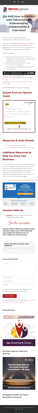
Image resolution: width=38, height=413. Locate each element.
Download (12, 78)
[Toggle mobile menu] (34, 8)
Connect (9, 215)
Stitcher (27, 87)
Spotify (23, 82)
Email (4, 84)
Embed (5, 80)
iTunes (19, 87)
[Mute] (28, 73)
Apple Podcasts (15, 82)
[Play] (5, 73)
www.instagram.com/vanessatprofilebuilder (20, 147)
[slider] (32, 72)
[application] (19, 73)
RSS (9, 84)
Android (29, 82)
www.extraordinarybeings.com (16, 145)
